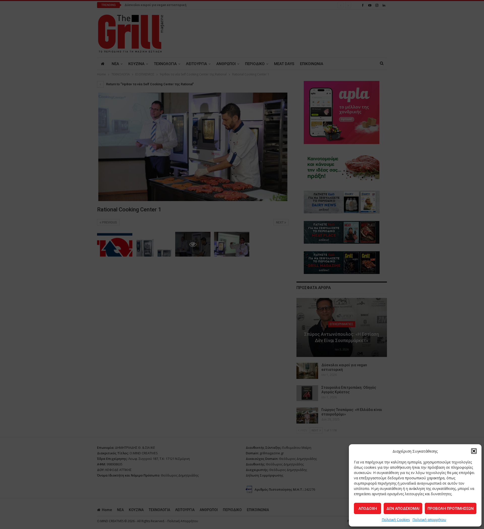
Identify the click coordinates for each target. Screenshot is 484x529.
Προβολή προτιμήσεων (451, 508)
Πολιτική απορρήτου (429, 519)
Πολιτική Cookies (396, 519)
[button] (473, 451)
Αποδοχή (367, 508)
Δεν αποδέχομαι (402, 508)
